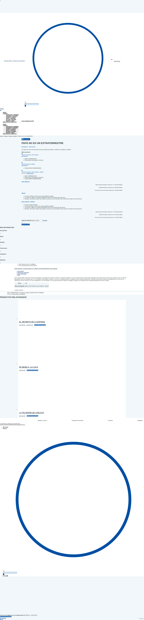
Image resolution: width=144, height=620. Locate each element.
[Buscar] (25, 105)
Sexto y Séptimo (11, 118)
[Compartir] (3, 618)
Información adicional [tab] (23, 272)
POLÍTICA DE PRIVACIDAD (5, 424)
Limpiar (45, 220)
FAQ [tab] (18, 275)
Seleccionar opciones (40, 325)
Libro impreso (30, 154)
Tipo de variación (27, 220)
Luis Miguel (22, 294)
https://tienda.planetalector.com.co (18, 424)
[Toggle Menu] (111, 59)
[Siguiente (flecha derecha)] (2, 619)
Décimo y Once (10, 120)
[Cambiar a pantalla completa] (2, 618)
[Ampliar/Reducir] (0, 618)
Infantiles (41, 292)
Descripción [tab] (20, 271)
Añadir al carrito (25, 224)
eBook (28, 164)
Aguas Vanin (15, 294)
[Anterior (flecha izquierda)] (0, 619)
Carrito (5, 575)
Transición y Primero (12, 114)
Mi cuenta (5, 427)
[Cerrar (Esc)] (5, 618)
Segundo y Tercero (12, 116)
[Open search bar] (25, 102)
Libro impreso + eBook (32, 172)
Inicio (4, 112)
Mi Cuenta (117, 61)
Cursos (5, 113)
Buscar (5, 428)
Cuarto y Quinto (11, 117)
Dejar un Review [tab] (21, 274)
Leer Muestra (27, 139)
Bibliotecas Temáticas (10, 122)
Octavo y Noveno (11, 119)
